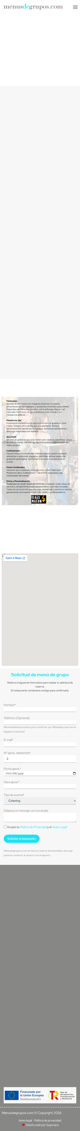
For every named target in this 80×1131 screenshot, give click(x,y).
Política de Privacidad (33, 827)
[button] (75, 7)
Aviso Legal (59, 827)
